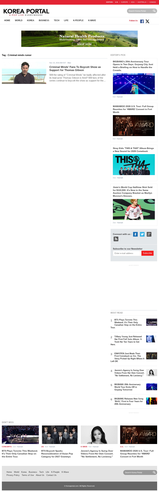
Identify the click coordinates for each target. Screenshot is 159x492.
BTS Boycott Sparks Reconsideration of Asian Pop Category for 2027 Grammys (57, 454)
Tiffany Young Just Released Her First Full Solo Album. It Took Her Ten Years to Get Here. (126, 340)
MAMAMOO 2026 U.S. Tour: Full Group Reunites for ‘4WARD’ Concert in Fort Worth (133, 109)
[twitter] (142, 234)
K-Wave (92, 20)
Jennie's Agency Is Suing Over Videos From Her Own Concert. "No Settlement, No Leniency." (129, 373)
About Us (40, 475)
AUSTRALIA (142, 2)
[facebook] (135, 234)
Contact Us (51, 475)
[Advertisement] (134, 287)
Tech (56, 20)
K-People (78, 20)
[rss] (116, 238)
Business (44, 20)
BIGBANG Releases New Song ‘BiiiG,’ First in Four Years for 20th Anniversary (128, 401)
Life (66, 20)
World (18, 20)
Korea (30, 20)
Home (7, 20)
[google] (149, 234)
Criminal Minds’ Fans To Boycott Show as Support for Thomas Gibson (75, 69)
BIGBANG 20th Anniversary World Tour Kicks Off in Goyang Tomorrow (127, 387)
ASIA (133, 2)
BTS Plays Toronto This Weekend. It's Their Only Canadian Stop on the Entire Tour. (126, 324)
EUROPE (124, 2)
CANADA (152, 2)
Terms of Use (28, 475)
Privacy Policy (13, 475)
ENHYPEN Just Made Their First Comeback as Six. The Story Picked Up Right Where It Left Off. (127, 357)
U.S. (116, 2)
